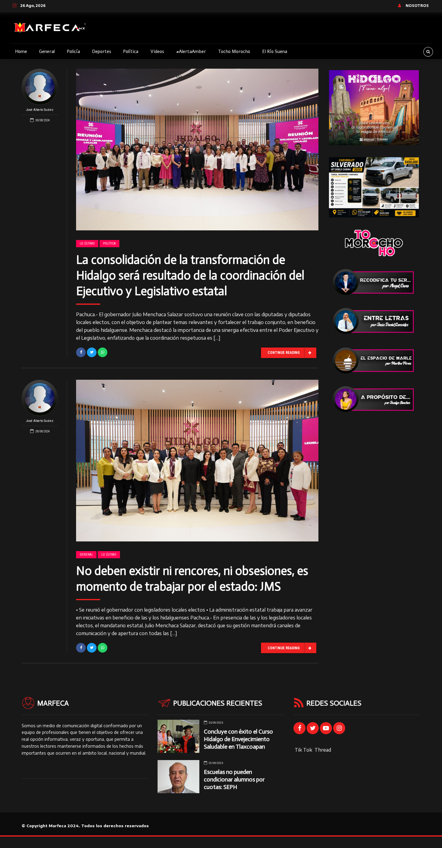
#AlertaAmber (191, 51)
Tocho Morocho (234, 51)
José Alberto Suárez (40, 110)
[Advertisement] (374, 515)
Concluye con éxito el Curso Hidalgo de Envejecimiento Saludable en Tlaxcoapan (238, 739)
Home (21, 51)
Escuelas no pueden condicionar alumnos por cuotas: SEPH (234, 779)
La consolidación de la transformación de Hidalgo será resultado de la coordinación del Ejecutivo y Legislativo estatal (190, 275)
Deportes (101, 51)
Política (130, 51)
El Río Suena (274, 51)
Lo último (87, 243)
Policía (73, 51)
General (47, 51)
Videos (157, 51)
